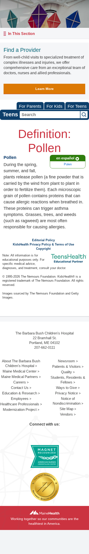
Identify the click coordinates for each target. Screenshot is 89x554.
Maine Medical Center (20, 371)
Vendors (66, 414)
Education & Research (19, 393)
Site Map (66, 409)
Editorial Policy (43, 240)
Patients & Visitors (66, 366)
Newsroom (66, 361)
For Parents (30, 106)
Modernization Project (20, 409)
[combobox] (50, 114)
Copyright (43, 248)
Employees (19, 399)
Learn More (44, 89)
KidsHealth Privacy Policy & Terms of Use (43, 244)
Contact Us (19, 388)
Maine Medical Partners (19, 377)
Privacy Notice (66, 393)
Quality (66, 372)
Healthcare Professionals (19, 404)
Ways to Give (66, 388)
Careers (19, 382)
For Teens (77, 106)
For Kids (54, 106)
